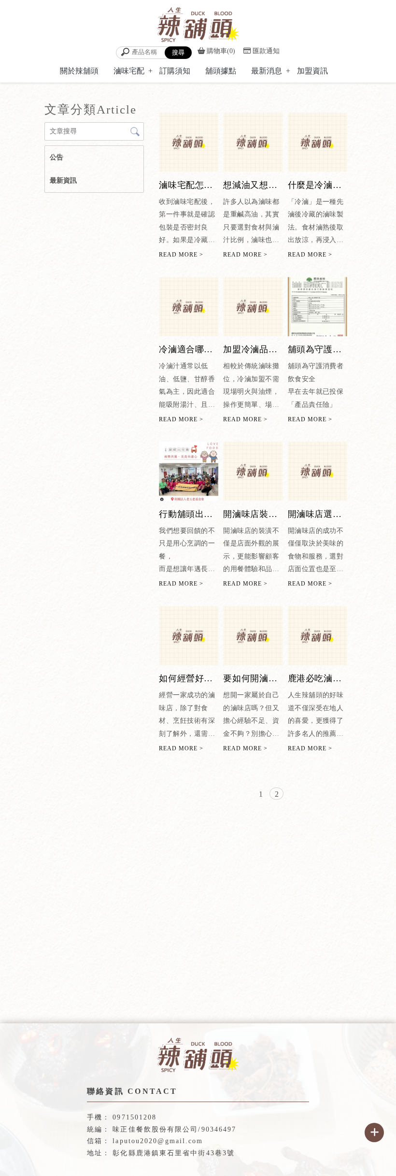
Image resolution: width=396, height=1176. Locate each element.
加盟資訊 (312, 71)
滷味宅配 (128, 71)
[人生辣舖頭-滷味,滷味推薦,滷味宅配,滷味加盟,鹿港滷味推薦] (198, 25)
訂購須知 (174, 71)
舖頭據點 (220, 71)
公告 (56, 157)
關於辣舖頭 (79, 71)
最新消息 (266, 71)
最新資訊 (63, 180)
